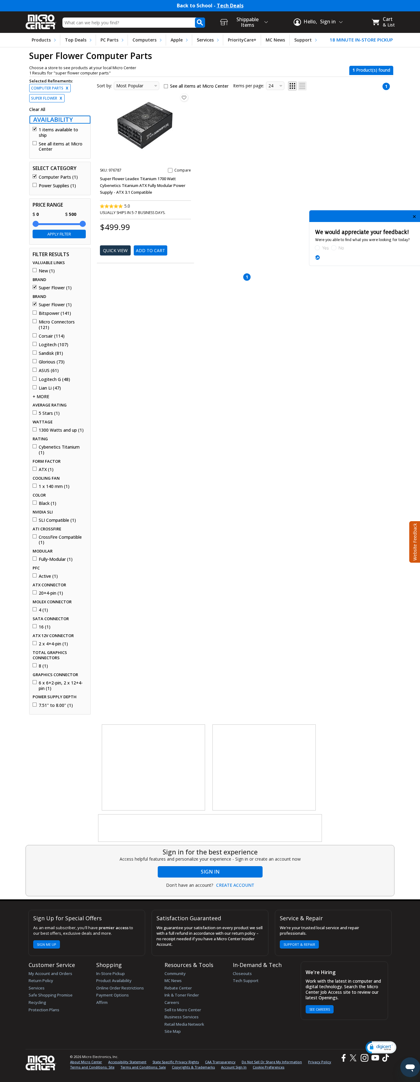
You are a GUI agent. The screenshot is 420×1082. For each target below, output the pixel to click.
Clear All (37, 109)
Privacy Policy (319, 1062)
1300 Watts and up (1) (61, 430)
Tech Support (246, 980)
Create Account (235, 885)
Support (303, 40)
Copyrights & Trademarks (193, 1067)
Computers (145, 40)
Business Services (181, 1017)
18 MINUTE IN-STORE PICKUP (361, 40)
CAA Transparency (220, 1062)
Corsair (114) (52, 336)
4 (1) (43, 610)
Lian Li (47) (50, 388)
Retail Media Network (184, 1024)
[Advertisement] (153, 768)
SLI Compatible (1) (57, 520)
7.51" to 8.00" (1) (56, 705)
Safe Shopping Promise (51, 995)
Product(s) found (371, 70)
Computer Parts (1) (58, 177)
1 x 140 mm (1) (54, 486)
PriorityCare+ (242, 40)
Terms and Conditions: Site (92, 1067)
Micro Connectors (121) (57, 324)
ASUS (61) (49, 370)
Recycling (37, 1002)
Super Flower (46, 98)
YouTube (374, 1057)
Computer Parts (49, 88)
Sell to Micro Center (182, 1010)
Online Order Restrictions (120, 988)
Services (205, 40)
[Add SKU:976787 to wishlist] (184, 97)
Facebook (343, 1057)
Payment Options (112, 995)
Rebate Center (178, 988)
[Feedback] (414, 541)
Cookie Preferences (268, 1067)
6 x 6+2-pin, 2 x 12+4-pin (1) (61, 685)
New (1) (47, 271)
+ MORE (41, 396)
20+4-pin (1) (51, 593)
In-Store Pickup (110, 973)
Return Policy (41, 980)
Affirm (102, 1002)
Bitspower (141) (55, 313)
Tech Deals (230, 5)
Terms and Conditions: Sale (143, 1067)
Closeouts (242, 973)
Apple (177, 40)
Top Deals (75, 40)
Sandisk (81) (51, 353)
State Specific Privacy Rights (176, 1062)
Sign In (210, 871)
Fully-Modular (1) (56, 559)
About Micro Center (86, 1062)
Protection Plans (44, 1010)
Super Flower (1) (55, 288)
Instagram (364, 1057)
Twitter (354, 1057)
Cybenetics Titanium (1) (59, 449)
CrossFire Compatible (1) (60, 539)
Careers (171, 1002)
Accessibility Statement (127, 1062)
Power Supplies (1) (57, 185)
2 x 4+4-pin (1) (53, 644)
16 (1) (44, 627)
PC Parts (109, 40)
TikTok (384, 1057)
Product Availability (114, 980)
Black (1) (47, 503)
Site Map (172, 1031)
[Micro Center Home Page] (41, 20)
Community (175, 973)
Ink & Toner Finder (181, 995)
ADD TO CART (150, 250)
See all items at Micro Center (60, 146)
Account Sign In (234, 1067)
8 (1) (43, 666)
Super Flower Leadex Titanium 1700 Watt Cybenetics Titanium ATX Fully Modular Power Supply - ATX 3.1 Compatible (142, 185)
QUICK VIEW (115, 250)
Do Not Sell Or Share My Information (272, 1062)
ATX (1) (46, 469)
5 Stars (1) (49, 413)
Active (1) (48, 576)
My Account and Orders (50, 973)
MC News (275, 40)
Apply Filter (59, 234)
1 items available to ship (58, 132)
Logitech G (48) (54, 379)
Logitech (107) (53, 344)
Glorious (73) (52, 362)
